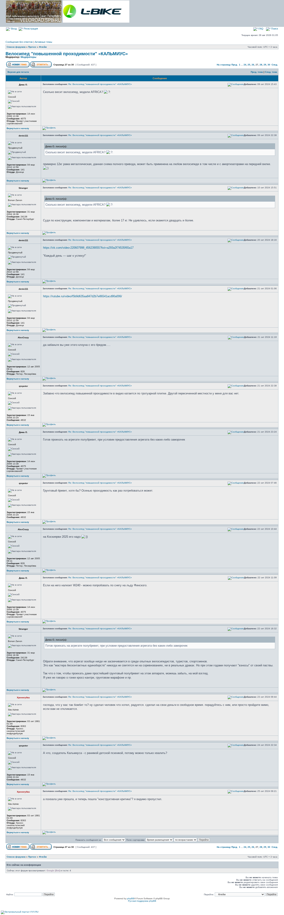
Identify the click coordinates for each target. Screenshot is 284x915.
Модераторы (28, 57)
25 (249, 64)
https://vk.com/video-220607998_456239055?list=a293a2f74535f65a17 (88, 247)
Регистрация (30, 28)
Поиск (274, 28)
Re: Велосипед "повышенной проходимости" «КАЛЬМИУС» (100, 84)
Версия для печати (18, 72)
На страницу (224, 64)
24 (245, 64)
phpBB (130, 898)
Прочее (32, 47)
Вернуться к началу (18, 128)
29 (265, 64)
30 (269, 64)
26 (253, 64)
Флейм (43, 47)
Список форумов (16, 47)
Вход (13, 28)
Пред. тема (257, 72)
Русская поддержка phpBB (142, 901)
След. (275, 64)
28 (261, 64)
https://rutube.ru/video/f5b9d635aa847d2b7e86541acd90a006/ (82, 296)
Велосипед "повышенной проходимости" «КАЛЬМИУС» (67, 53)
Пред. (234, 64)
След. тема (271, 72)
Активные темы (43, 42)
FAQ (260, 28)
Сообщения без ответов (19, 42)
